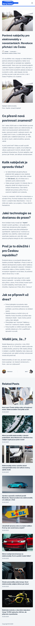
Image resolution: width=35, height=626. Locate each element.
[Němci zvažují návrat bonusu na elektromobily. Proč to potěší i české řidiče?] (17, 542)
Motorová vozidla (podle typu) (11, 53)
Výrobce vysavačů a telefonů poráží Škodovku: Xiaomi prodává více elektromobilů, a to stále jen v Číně (17, 498)
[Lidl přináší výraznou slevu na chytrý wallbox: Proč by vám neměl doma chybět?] (17, 514)
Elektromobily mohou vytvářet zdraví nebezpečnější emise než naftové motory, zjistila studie (16, 468)
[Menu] (32, 3)
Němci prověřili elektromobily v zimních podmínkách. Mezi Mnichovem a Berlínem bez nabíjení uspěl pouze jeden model (17, 437)
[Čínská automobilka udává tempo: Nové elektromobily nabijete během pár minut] (17, 570)
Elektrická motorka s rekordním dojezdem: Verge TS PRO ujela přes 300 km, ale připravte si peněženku (16, 612)
